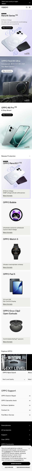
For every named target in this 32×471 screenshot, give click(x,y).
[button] (29, 448)
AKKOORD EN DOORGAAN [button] (23, 467)
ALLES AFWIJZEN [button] (9, 467)
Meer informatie (7, 27)
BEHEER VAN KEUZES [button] (16, 463)
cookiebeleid (7, 451)
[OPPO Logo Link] (4, 7)
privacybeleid (18, 460)
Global (3, 3)
